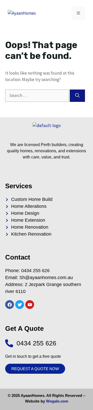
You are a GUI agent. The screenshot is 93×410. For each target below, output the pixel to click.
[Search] (77, 96)
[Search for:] (37, 95)
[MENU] (78, 13)
